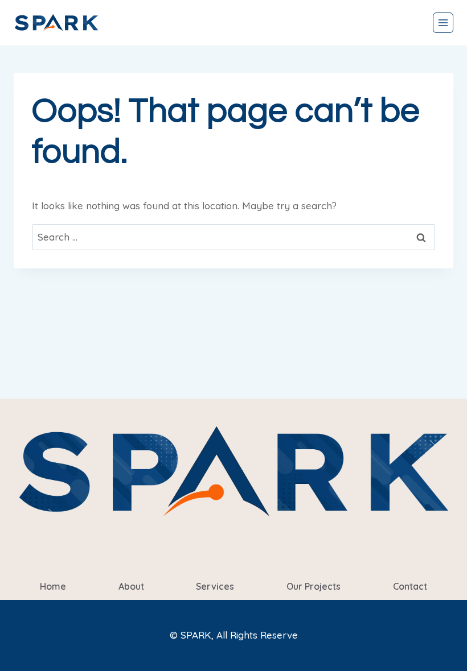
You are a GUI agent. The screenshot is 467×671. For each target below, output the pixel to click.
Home (53, 586)
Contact (410, 586)
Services (215, 586)
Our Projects (313, 586)
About (131, 586)
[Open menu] (443, 23)
